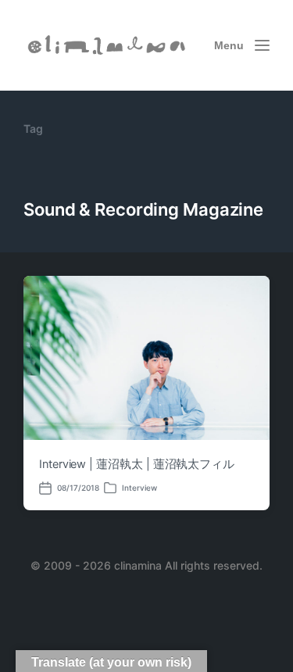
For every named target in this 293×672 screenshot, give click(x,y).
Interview (139, 487)
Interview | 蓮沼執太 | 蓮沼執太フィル (136, 464)
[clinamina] (107, 45)
